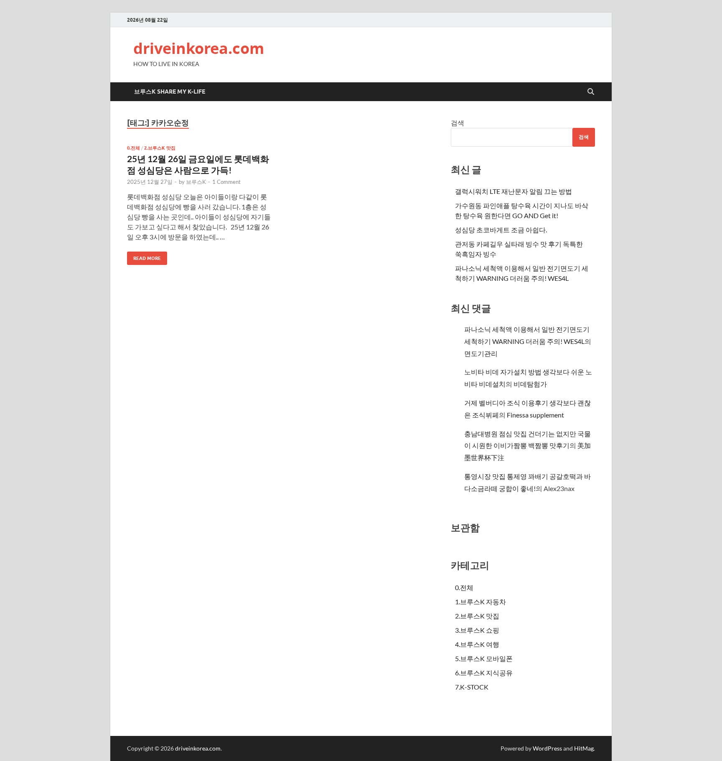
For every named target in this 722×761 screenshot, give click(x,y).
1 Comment (226, 181)
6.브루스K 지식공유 (484, 673)
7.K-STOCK (471, 687)
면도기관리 (481, 353)
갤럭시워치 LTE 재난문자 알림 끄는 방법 (513, 191)
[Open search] (591, 92)
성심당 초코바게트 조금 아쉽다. (501, 230)
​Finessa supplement (535, 415)
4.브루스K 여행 (477, 644)
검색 (457, 123)
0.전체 (133, 148)
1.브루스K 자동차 (480, 602)
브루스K (196, 181)
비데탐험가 (530, 384)
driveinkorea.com (198, 48)
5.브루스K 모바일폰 (484, 658)
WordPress (547, 748)
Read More (144, 256)
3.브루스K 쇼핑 (477, 630)
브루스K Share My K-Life (169, 91)
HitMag (584, 748)
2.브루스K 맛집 (159, 148)
